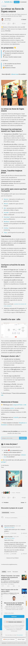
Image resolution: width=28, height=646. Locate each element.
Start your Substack (10, 639)
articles (12, 408)
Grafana (6, 228)
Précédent (6, 502)
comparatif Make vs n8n (19, 405)
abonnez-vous (14, 74)
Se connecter (23, 2)
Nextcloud (6, 217)
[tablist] (8, 512)
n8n (5, 208)
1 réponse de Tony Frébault (12, 558)
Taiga (5, 232)
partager (3, 462)
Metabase (6, 222)
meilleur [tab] (4, 571)
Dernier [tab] (9, 571)
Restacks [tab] (12, 512)
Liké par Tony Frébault (10, 527)
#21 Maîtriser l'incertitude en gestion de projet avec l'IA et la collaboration (10, 581)
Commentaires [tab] (5, 512)
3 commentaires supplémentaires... (9, 564)
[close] (24, 596)
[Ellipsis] (26, 526)
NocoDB (6, 213)
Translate (4, 6)
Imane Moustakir (8, 536)
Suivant (22, 502)
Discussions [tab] (15, 571)
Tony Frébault (8, 18)
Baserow (6, 199)
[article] (14, 581)
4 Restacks (18, 492)
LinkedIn (15, 417)
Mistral (6, 204)
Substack (4, 643)
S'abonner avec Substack (15, 622)
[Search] (25, 571)
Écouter (24, 19)
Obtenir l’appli (21, 639)
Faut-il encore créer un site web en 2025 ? (9, 590)
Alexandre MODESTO (9, 526)
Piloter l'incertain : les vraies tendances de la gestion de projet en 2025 (10, 577)
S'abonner (16, 2)
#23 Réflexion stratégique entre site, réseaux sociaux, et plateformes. (10, 593)
